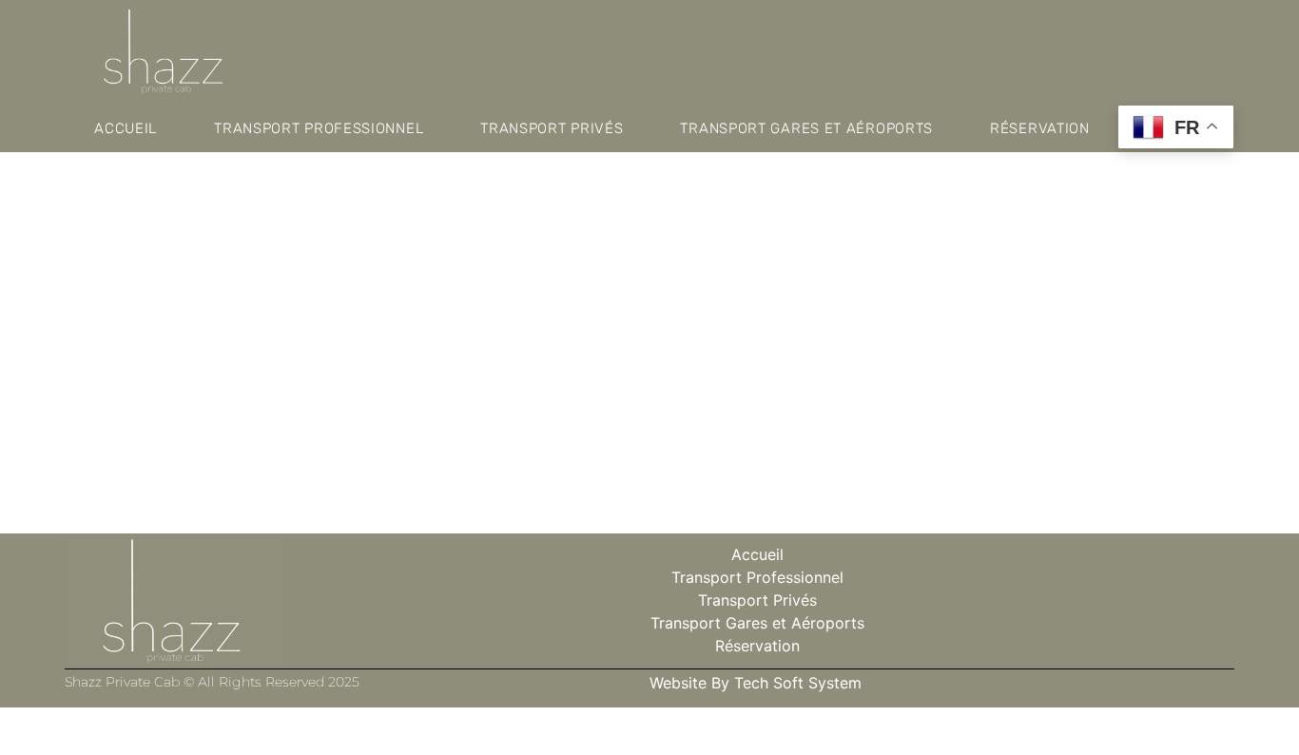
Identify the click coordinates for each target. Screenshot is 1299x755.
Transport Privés (551, 128)
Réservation (1040, 128)
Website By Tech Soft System (756, 682)
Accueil (125, 128)
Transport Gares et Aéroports (806, 128)
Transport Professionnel (318, 128)
